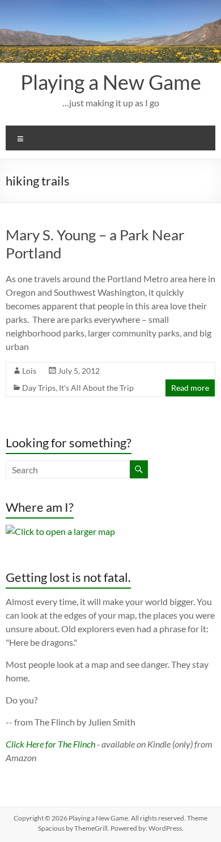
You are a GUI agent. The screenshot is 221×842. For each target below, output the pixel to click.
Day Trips (39, 387)
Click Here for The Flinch (50, 744)
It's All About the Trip (96, 387)
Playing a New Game (110, 82)
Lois (29, 370)
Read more (190, 387)
